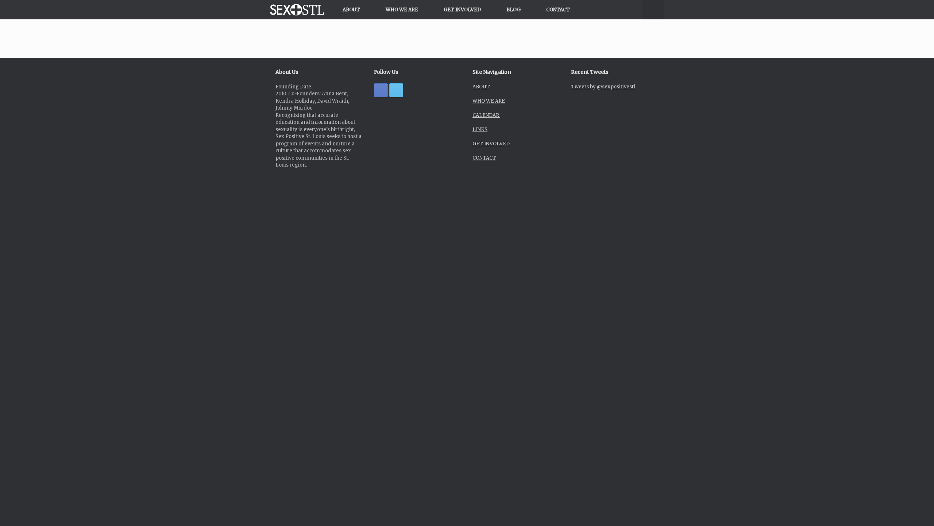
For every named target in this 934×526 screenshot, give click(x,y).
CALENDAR (486, 115)
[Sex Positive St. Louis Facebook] (381, 90)
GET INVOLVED (462, 10)
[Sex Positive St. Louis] (297, 9)
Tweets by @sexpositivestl (603, 87)
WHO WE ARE (402, 10)
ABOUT (351, 10)
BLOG (513, 10)
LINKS (479, 129)
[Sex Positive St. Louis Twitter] (396, 90)
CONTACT (558, 10)
